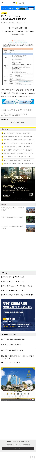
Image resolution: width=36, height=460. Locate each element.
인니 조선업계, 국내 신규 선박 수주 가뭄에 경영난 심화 (12, 209)
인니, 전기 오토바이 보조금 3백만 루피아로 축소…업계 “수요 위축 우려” (18, 160)
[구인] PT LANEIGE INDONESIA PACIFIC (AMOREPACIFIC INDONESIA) (14, 114)
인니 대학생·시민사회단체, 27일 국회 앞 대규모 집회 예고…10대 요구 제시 (18, 140)
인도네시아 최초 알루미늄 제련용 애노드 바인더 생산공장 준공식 (18, 150)
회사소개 (9, 441)
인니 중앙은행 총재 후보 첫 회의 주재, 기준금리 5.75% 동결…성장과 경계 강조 (18, 163)
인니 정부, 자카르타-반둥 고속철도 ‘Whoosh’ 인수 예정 (17, 133)
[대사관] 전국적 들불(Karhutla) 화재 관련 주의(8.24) (16, 286)
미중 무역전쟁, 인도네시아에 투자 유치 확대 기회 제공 (16, 156)
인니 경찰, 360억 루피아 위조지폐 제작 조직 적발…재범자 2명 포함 (18, 153)
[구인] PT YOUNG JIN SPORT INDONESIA (12, 350)
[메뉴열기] (2, 3)
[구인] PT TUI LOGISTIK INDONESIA (10, 362)
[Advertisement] (18, 251)
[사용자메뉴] (33, 3)
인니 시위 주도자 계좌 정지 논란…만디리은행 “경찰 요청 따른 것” (18, 143)
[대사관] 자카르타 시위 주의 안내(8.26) (12, 281)
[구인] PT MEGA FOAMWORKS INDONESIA (12, 339)
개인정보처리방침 (16, 441)
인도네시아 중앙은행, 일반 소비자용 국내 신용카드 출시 (17, 136)
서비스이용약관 (25, 441)
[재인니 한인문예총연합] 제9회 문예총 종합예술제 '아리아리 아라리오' (18, 294)
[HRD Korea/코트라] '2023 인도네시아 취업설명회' (18, 110)
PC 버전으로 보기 (18, 448)
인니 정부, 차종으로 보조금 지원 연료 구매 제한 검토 (16, 146)
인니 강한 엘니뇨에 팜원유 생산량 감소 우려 (12, 217)
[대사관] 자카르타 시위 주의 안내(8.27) (12, 277)
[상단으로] (32, 457)
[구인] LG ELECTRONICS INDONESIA (11, 344)
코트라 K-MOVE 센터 (8, 334)
